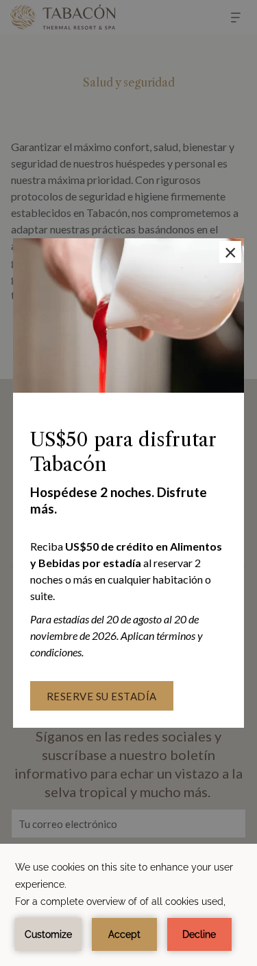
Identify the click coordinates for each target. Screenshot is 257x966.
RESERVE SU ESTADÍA (102, 696)
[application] (128, 905)
